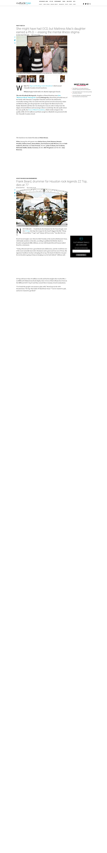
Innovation (61, 4)
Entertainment (57, 1)
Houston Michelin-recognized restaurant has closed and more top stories (81, 96)
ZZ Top (27, 231)
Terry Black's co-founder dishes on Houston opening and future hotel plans (81, 89)
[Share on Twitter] (15, 40)
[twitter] (85, 4)
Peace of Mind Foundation (36, 110)
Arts (74, 1)
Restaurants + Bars (43, 1)
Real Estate (69, 1)
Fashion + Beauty (54, 4)
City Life (51, 1)
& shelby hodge (26, 34)
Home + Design (46, 4)
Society (40, 4)
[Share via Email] (15, 43)
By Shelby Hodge (19, 34)
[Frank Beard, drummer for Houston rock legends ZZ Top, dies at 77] (41, 207)
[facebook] (83, 4)
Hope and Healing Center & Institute (41, 86)
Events (70, 4)
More (74, 4)
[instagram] (88, 4)
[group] (21, 78)
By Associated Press (20, 187)
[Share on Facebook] (15, 37)
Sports (66, 4)
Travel (63, 1)
